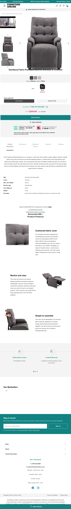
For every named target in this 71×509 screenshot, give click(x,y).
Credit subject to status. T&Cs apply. (35, 212)
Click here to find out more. (35, 209)
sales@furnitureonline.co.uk (36, 467)
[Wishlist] (64, 5)
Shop (7, 444)
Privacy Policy (64, 495)
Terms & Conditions (23, 430)
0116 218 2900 (36, 463)
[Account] (60, 5)
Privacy (30, 430)
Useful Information (11, 454)
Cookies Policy (36, 430)
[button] (4, 6)
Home (3, 13)
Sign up (58, 426)
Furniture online (16, 495)
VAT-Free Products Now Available (39, 1)
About (7, 449)
